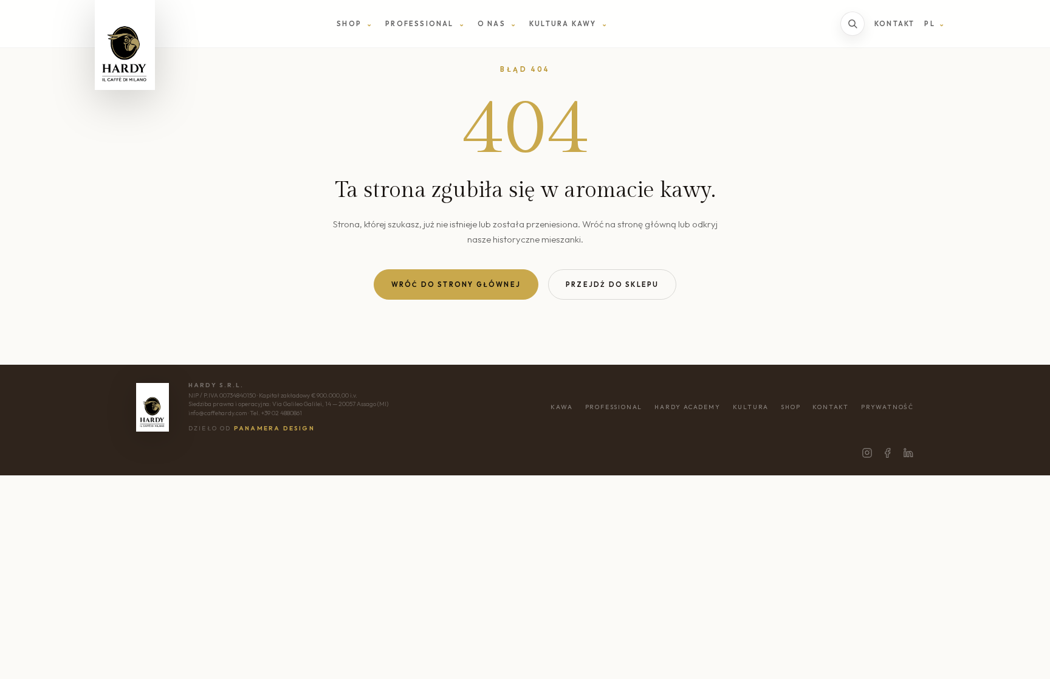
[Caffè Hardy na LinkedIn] (908, 452)
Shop (790, 407)
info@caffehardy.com (217, 413)
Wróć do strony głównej (456, 284)
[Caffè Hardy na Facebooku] (887, 452)
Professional (614, 407)
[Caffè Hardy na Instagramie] (867, 452)
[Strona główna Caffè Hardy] (125, 45)
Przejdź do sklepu (612, 284)
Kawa (561, 407)
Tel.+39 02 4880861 (276, 413)
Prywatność (887, 407)
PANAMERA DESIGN (274, 428)
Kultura (751, 407)
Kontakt (894, 23)
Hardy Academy (687, 407)
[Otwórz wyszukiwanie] (852, 24)
